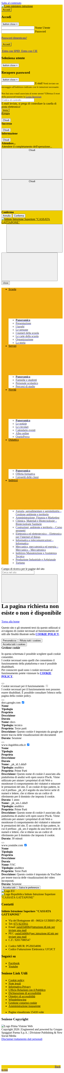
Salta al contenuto (11, 2)
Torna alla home (10, 621)
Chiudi (6, 120)
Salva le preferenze (29, 887)
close (5, 283)
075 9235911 (21, 923)
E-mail (38, 83)
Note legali (15, 983)
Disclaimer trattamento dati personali (21, 1039)
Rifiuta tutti (30, 640)
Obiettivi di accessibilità (22, 996)
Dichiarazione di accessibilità (25, 993)
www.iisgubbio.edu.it (13, 744)
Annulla (6, 215)
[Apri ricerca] (34, 238)
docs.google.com (11, 702)
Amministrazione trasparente (25, 1006)
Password (40, 31)
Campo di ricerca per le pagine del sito (22, 568)
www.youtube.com (12, 845)
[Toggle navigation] (29, 267)
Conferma (19, 215)
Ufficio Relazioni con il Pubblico (27, 989)
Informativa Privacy (20, 986)
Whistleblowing (17, 999)
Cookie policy (16, 980)
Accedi (6, 9)
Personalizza (9, 640)
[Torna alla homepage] (32, 221)
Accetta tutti (14, 644)
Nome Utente (42, 27)
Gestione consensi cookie (23, 1002)
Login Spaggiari (33, 96)
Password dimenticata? (14, 37)
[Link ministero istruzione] (17, 6)
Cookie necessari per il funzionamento (23, 686)
